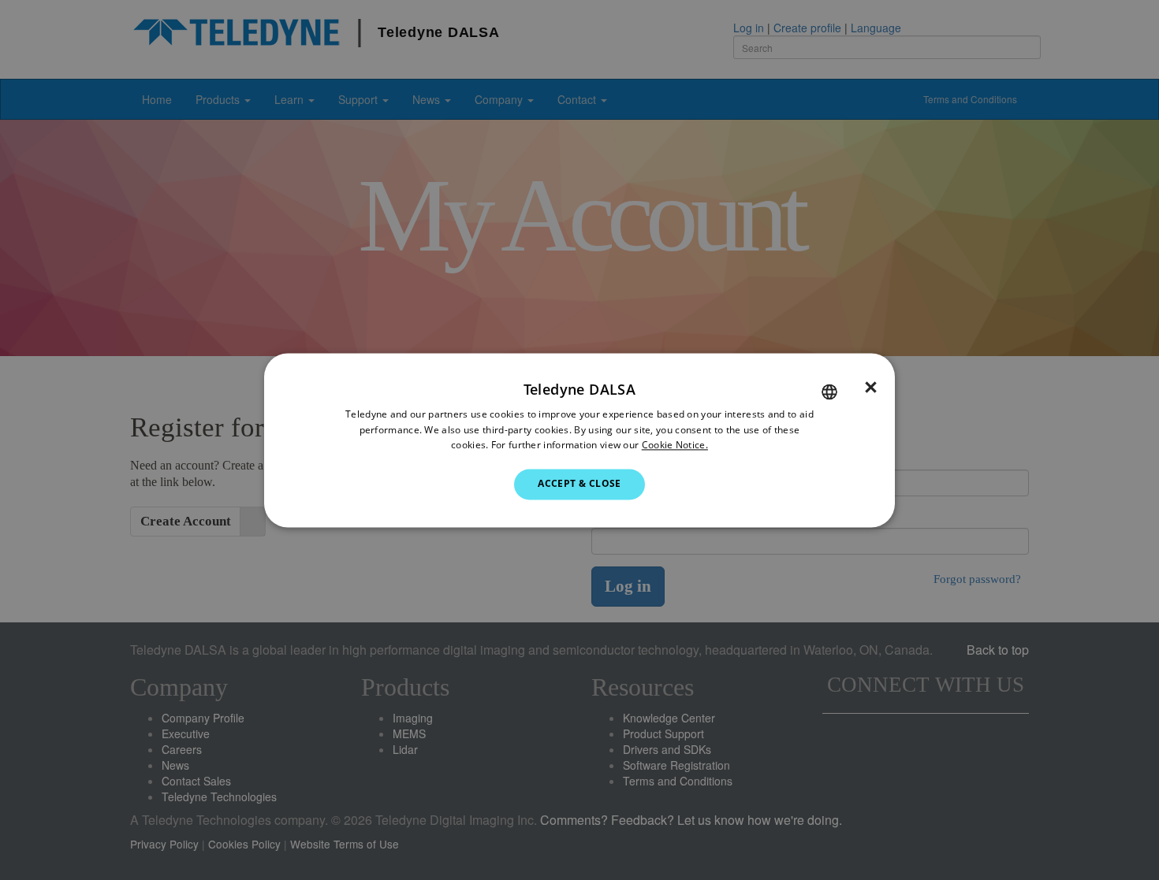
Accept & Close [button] (579, 484)
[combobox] (829, 391)
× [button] (871, 387)
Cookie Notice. (675, 445)
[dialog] (579, 440)
